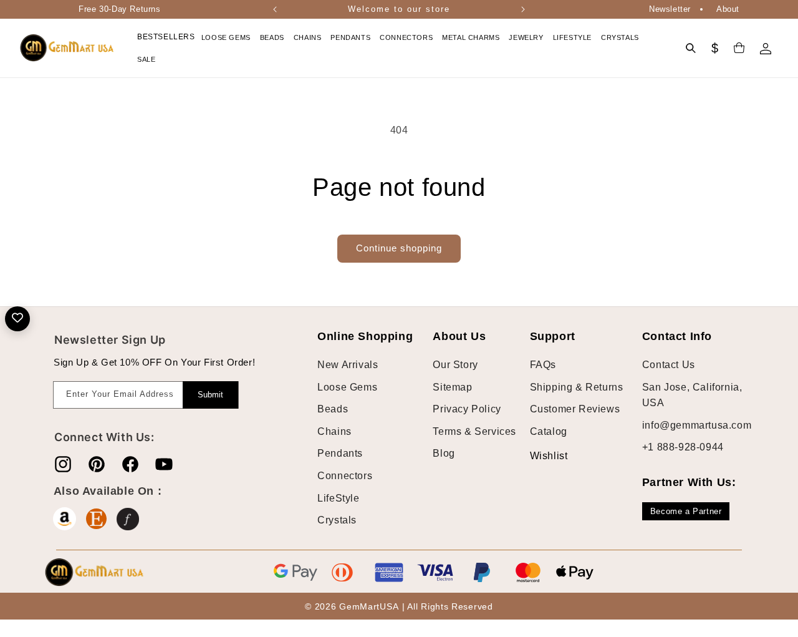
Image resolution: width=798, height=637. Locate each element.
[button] (227, 37)
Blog (443, 453)
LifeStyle (338, 498)
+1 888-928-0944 (683, 447)
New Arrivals (347, 364)
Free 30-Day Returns (119, 9)
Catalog (548, 431)
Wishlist (539, 455)
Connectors (344, 475)
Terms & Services (474, 431)
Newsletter (670, 9)
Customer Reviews (575, 409)
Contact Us (668, 364)
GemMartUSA (368, 606)
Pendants (340, 453)
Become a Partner (686, 511)
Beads (332, 409)
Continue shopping (399, 248)
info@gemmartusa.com (696, 425)
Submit (210, 394)
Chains (334, 431)
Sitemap (452, 387)
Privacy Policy (467, 409)
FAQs (543, 364)
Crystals (337, 520)
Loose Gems (347, 387)
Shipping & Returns (576, 387)
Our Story (455, 364)
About (727, 9)
